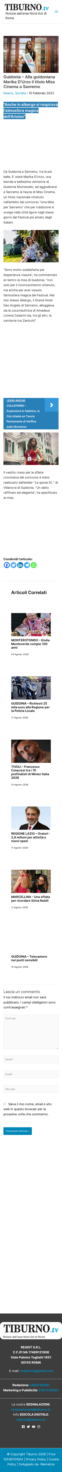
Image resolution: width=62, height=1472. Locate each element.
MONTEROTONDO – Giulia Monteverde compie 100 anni (30, 643)
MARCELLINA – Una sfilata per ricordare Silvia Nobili (30, 898)
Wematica (47, 1464)
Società (20, 93)
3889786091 (40, 1385)
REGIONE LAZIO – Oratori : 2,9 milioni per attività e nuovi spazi (30, 837)
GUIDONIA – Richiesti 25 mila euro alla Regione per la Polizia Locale (30, 707)
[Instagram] (38, 1426)
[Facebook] (7, 565)
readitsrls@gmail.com (36, 1371)
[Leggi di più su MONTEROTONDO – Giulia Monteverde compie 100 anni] (31, 624)
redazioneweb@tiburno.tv (31, 1409)
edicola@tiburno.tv (31, 1419)
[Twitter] (14, 565)
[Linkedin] (20, 565)
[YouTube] (33, 1426)
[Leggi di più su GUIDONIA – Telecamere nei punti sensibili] (31, 940)
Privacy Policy (36, 1459)
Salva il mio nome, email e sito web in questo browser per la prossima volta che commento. (27, 1109)
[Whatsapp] (34, 565)
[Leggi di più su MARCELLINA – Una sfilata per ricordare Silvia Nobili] (31, 881)
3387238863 (48, 1390)
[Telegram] (27, 565)
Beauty (8, 93)
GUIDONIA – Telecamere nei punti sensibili (29, 958)
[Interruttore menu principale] (56, 12)
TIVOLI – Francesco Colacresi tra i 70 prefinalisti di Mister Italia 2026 (30, 772)
